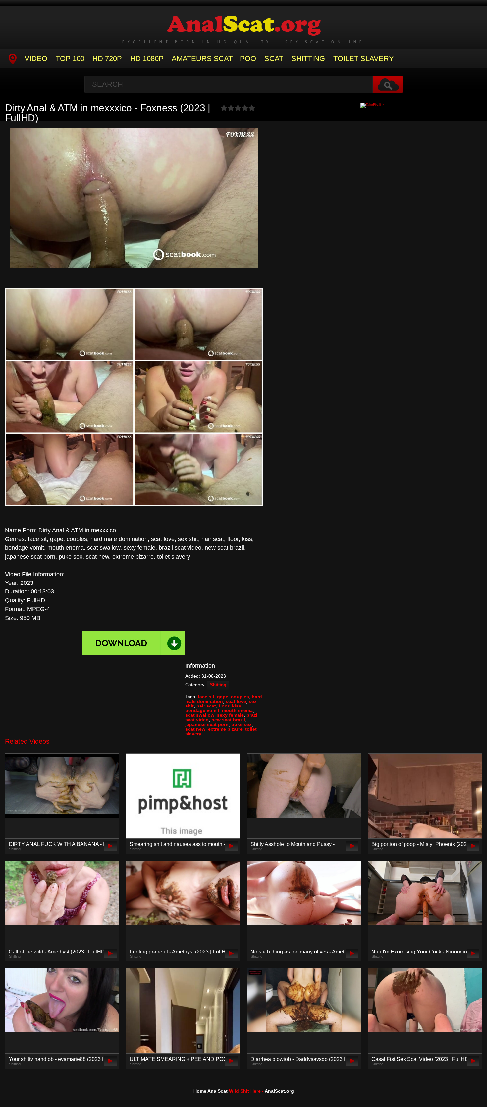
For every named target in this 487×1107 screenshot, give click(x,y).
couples (240, 696)
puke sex (241, 724)
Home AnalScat (210, 1091)
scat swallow (199, 715)
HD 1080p (147, 58)
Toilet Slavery (363, 58)
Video (36, 58)
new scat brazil (228, 719)
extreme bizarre (225, 729)
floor (224, 705)
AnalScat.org (279, 1091)
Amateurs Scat (202, 58)
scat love (236, 701)
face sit (206, 696)
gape (222, 696)
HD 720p (107, 58)
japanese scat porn (207, 724)
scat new (195, 729)
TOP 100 (70, 58)
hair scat (206, 705)
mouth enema (237, 710)
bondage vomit (202, 710)
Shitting (308, 58)
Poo (248, 58)
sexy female (230, 715)
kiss (236, 705)
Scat (273, 58)
